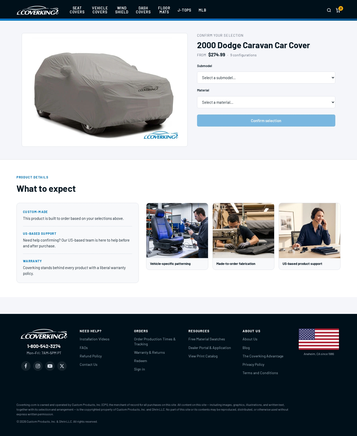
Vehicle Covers (100, 10)
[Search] (329, 10)
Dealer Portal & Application (209, 347)
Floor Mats (164, 10)
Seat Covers (77, 10)
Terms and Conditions (260, 372)
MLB (202, 10)
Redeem (140, 360)
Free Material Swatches (206, 339)
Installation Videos (95, 339)
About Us (250, 339)
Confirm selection (266, 120)
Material (203, 90)
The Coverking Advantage (263, 356)
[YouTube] (50, 366)
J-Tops (184, 10)
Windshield (122, 10)
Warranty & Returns (149, 352)
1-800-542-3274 (44, 346)
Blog (246, 347)
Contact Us (88, 364)
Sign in (139, 369)
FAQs (84, 347)
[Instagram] (38, 366)
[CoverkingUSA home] (37, 10)
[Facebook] (26, 366)
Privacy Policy (253, 364)
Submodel (204, 66)
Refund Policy (91, 356)
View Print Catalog (202, 356)
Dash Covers (143, 10)
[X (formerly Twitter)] (62, 366)
